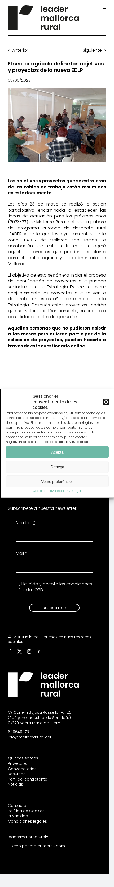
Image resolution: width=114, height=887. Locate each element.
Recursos (16, 774)
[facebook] (10, 651)
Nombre (26, 523)
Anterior (20, 50)
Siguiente (92, 50)
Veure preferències (57, 481)
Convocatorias (22, 768)
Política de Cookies (26, 811)
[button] (106, 401)
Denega (57, 466)
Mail (21, 553)
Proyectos (17, 763)
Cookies (39, 490)
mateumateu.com (47, 846)
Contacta (17, 805)
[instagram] (29, 651)
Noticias (15, 784)
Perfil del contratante (27, 779)
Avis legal (74, 490)
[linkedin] (38, 651)
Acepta (57, 452)
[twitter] (19, 651)
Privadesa (56, 490)
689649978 (18, 731)
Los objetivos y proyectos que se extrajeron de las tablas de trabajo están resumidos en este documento (57, 187)
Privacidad (18, 816)
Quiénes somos (23, 758)
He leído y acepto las (56, 587)
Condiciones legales (27, 821)
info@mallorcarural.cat (29, 737)
